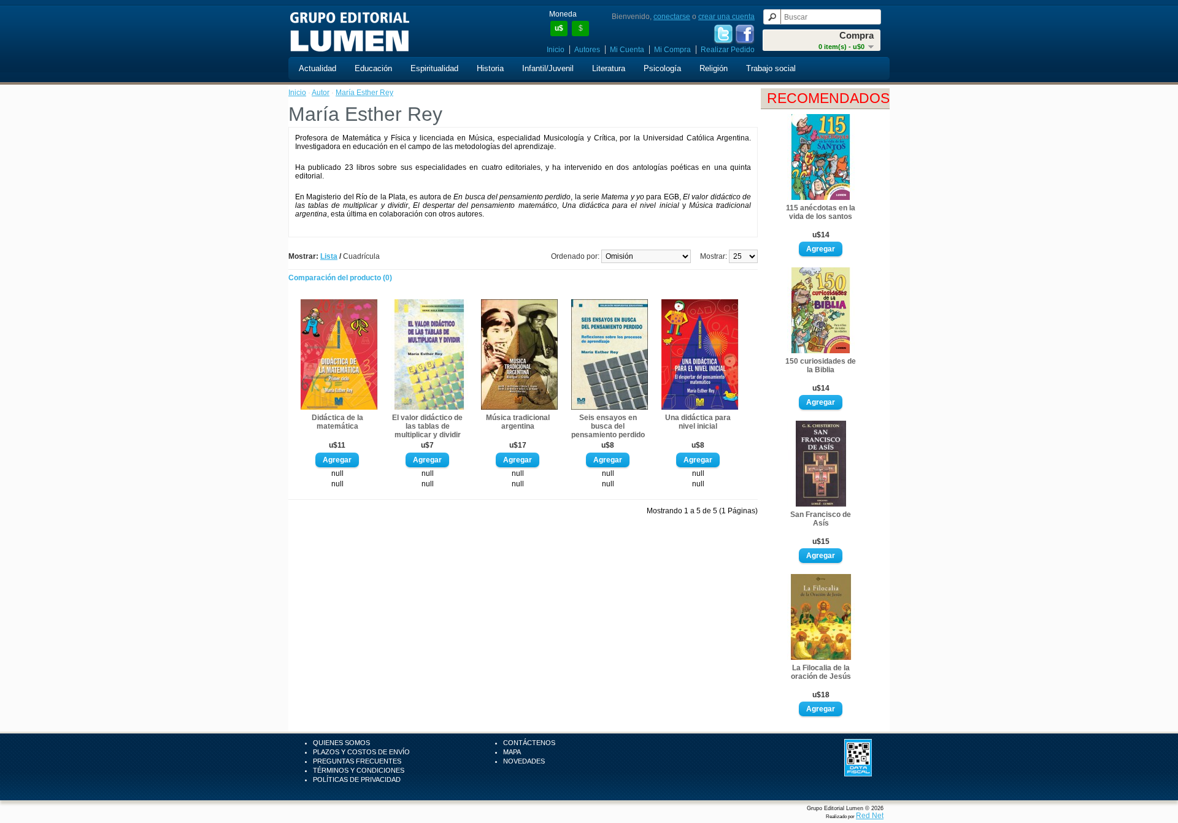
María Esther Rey (364, 92)
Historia (490, 68)
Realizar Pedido (728, 49)
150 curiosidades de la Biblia (820, 365)
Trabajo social (771, 68)
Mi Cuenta (627, 49)
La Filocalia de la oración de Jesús (821, 672)
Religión (713, 68)
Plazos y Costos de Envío (361, 752)
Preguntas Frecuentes (357, 761)
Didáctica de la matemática (337, 422)
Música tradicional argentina (518, 422)
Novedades (524, 761)
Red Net (870, 815)
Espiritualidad (434, 68)
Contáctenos (529, 742)
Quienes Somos (341, 742)
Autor (320, 92)
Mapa (512, 752)
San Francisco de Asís (820, 518)
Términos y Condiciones (358, 770)
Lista (328, 256)
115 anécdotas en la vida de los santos (820, 212)
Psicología (662, 68)
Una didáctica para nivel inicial (698, 422)
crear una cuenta (726, 16)
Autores (587, 49)
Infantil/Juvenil (548, 68)
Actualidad (317, 68)
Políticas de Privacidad (357, 779)
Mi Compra (672, 49)
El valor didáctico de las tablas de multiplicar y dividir (427, 426)
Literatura (608, 68)
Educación (373, 68)
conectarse (671, 16)
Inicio (555, 49)
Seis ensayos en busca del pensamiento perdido (608, 426)
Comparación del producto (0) (340, 278)
